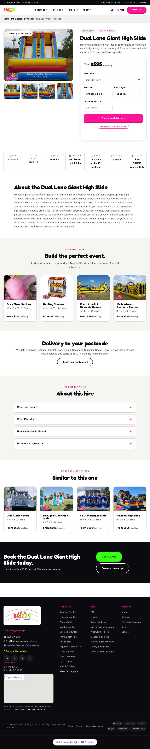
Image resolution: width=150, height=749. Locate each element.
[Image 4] (65, 91)
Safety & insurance (100, 646)
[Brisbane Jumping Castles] (22, 615)
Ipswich (141, 723)
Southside (130, 723)
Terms (70, 726)
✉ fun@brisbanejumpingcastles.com (22, 641)
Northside (117, 723)
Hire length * (120, 87)
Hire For (73, 9)
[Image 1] (12, 91)
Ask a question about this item (113, 126)
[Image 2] (29, 91)
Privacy (79, 726)
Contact (125, 632)
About (86, 9)
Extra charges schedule (102, 641)
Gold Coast (122, 729)
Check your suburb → (35, 709)
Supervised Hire (98, 622)
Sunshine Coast (138, 729)
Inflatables (16, 19)
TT (22, 658)
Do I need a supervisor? (31, 443)
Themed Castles (67, 617)
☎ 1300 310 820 (12, 637)
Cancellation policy (94, 726)
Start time (88, 87)
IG (14, 658)
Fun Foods (57, 9)
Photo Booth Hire (68, 636)
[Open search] (112, 10)
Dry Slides (29, 19)
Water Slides (65, 622)
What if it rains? (26, 419)
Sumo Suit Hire (66, 651)
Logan (111, 729)
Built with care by (75, 742)
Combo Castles (67, 627)
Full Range (40, 9)
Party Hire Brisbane (131, 622)
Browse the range (113, 568)
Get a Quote (109, 556)
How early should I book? (31, 431)
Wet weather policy (100, 632)
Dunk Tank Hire (67, 656)
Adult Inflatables (67, 666)
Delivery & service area (102, 627)
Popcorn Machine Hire (70, 646)
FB (7, 658)
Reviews (125, 617)
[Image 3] (47, 91)
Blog (123, 627)
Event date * (89, 73)
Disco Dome (65, 661)
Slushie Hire (65, 641)
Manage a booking (100, 636)
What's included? (27, 407)
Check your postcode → (75, 362)
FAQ (93, 612)
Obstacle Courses (68, 632)
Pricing (94, 617)
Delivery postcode (92, 101)
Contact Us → (137, 10)
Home (6, 19)
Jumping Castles (67, 612)
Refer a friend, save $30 (103, 651)
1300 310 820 (13, 2)
